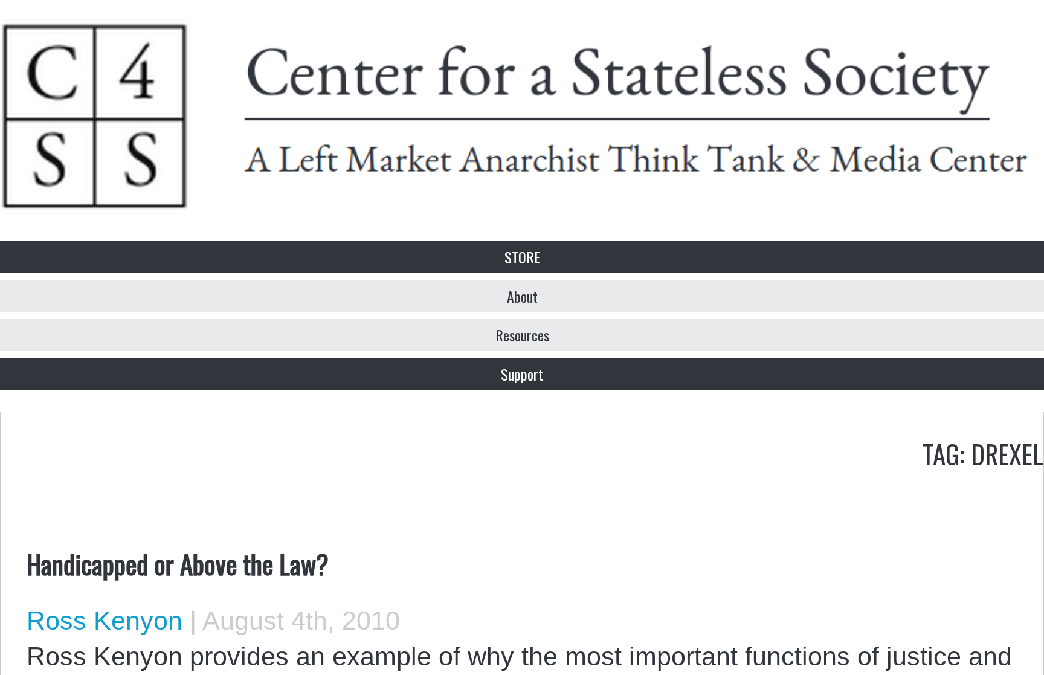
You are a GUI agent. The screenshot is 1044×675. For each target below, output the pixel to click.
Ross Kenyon (104, 620)
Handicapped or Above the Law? (178, 563)
